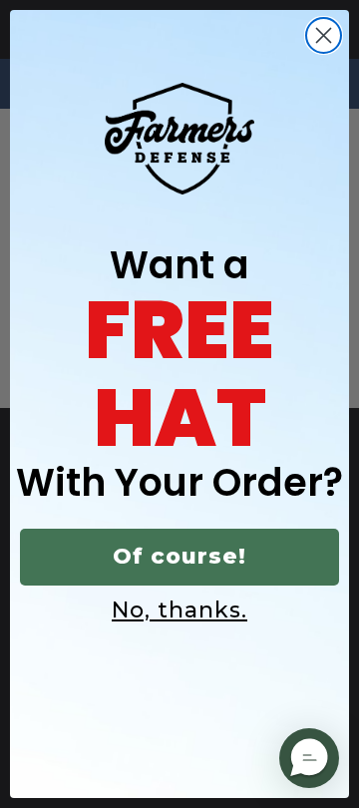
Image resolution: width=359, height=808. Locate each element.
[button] (309, 758)
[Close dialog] (323, 35)
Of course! (179, 556)
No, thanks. (179, 610)
